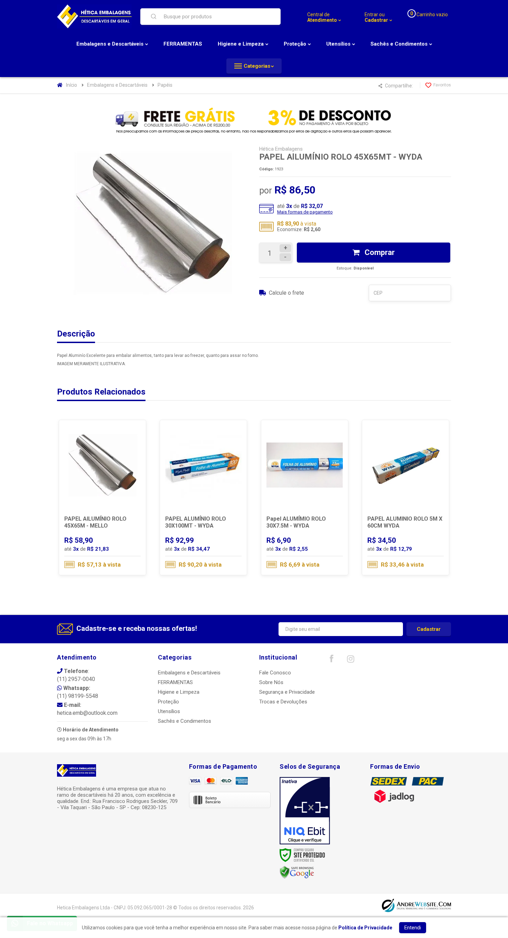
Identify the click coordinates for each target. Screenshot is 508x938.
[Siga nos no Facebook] (331, 660)
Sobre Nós (271, 682)
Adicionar (116, 545)
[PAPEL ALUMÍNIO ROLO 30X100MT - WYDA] (203, 497)
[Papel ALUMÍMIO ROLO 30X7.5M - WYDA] (304, 497)
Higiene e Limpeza (178, 692)
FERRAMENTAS (175, 682)
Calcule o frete (286, 293)
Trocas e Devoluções (283, 702)
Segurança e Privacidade (287, 692)
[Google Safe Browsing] (297, 872)
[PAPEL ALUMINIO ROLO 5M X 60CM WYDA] (405, 497)
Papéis (165, 85)
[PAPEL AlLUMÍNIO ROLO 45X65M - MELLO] (102, 497)
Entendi (412, 928)
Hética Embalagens (281, 149)
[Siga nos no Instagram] (350, 660)
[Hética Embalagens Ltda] (94, 16)
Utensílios (169, 711)
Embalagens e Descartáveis (117, 85)
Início (71, 85)
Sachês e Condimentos (184, 721)
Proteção (168, 702)
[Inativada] (305, 811)
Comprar (379, 252)
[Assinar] (428, 629)
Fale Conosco (275, 673)
